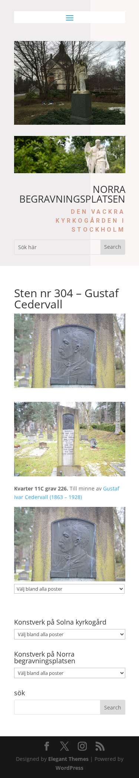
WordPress (69, 767)
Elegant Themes (68, 758)
